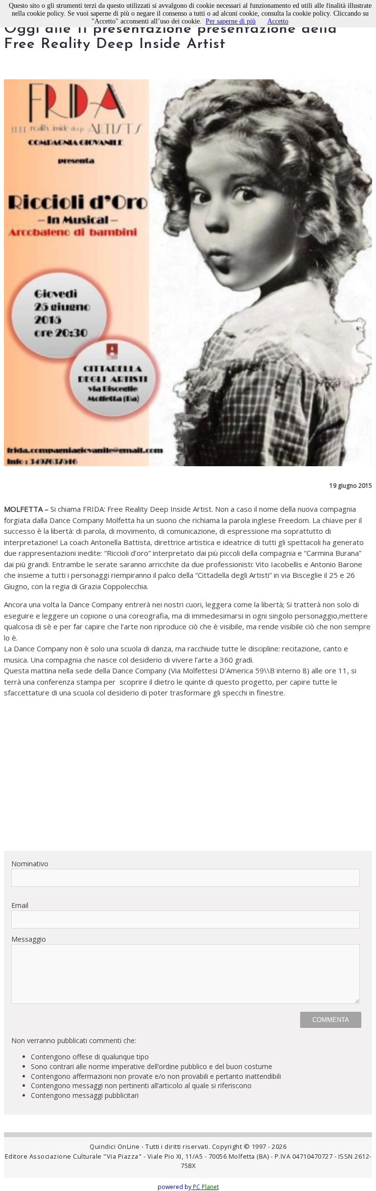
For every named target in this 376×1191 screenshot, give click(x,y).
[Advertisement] (188, 774)
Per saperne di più (231, 21)
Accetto (277, 21)
